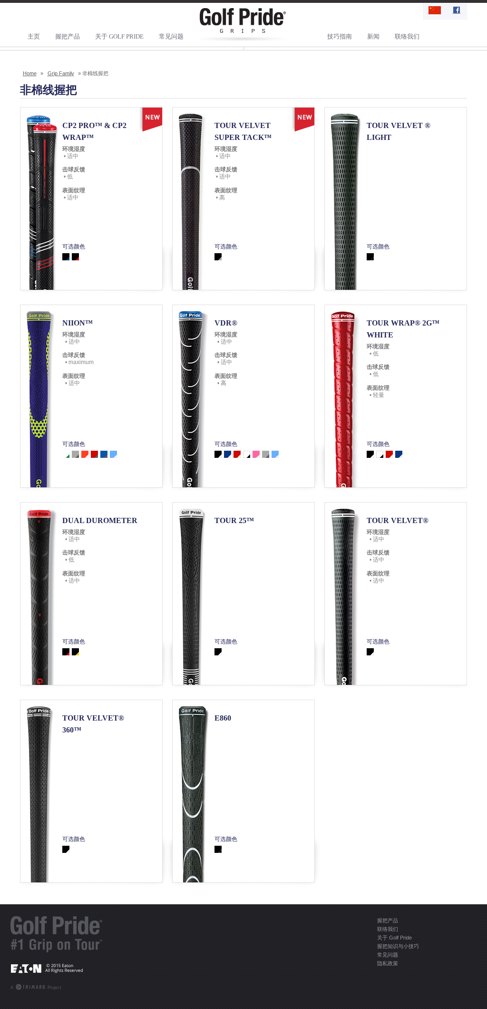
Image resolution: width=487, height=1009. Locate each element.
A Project (35, 987)
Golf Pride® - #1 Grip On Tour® (56, 934)
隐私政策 (387, 963)
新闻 (373, 36)
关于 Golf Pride (119, 36)
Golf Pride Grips (243, 24)
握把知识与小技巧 (398, 946)
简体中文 (435, 11)
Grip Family (61, 73)
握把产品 (67, 36)
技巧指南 (339, 36)
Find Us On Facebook (456, 11)
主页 (34, 36)
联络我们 (407, 36)
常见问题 (171, 36)
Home (30, 73)
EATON (56, 968)
